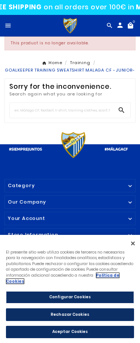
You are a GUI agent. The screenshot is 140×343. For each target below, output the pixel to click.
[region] (70, 289)
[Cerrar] (132, 243)
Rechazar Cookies (70, 314)
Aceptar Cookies (70, 331)
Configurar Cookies (70, 297)
